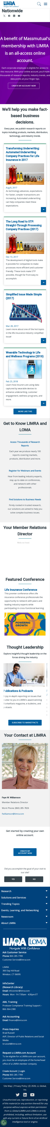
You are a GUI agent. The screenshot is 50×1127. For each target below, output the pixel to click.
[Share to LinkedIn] (14, 16)
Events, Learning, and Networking (20, 910)
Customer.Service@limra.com (16, 959)
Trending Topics (10, 903)
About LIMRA (8, 923)
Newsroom (7, 916)
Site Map (8, 1086)
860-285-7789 (16, 956)
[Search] (39, 4)
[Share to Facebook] (9, 16)
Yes (13, 879)
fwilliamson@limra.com (13, 813)
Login (22, 1071)
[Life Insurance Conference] (25, 624)
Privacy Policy (20, 1086)
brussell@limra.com (12, 1043)
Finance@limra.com (18, 1020)
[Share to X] (4, 16)
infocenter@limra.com (19, 990)
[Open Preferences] (4, 1122)
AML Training (10, 1001)
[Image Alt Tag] (24, 675)
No (34, 879)
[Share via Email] (19, 16)
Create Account (10, 1071)
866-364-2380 (9, 1009)
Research (6, 891)
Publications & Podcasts (18, 691)
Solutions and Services (13, 897)
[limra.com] (11, 4)
